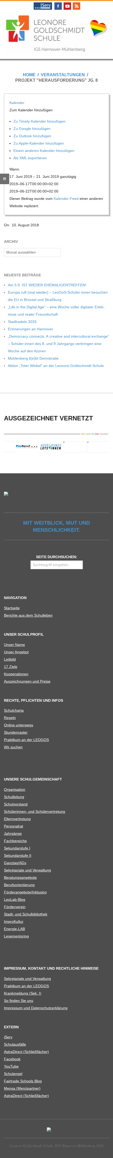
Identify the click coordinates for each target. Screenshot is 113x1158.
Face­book (12, 1059)
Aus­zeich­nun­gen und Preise (27, 681)
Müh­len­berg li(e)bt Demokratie (33, 358)
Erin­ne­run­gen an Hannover (30, 329)
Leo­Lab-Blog (14, 899)
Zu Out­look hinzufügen (32, 136)
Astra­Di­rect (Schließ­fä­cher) (26, 1052)
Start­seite (12, 608)
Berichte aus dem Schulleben (28, 615)
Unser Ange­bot (16, 652)
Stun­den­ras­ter (16, 732)
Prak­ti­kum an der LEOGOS (26, 740)
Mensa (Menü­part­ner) (22, 1088)
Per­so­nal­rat (13, 826)
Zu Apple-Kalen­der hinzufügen (39, 143)
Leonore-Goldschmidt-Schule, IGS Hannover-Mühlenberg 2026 (57, 1145)
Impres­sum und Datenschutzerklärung (36, 1008)
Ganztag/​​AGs (15, 863)
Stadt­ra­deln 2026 (22, 322)
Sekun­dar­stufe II (17, 855)
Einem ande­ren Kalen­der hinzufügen (44, 151)
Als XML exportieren (30, 158)
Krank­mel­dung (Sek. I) (22, 993)
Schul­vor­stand (16, 804)
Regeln (10, 718)
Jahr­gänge (13, 833)
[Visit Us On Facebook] (58, 3)
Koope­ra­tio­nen (16, 674)
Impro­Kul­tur (13, 921)
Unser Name (14, 645)
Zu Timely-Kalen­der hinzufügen (39, 121)
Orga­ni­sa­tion (14, 789)
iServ (8, 1037)
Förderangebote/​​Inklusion (25, 892)
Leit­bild (10, 659)
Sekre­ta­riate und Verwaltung (27, 870)
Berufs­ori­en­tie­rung (19, 885)
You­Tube (11, 1066)
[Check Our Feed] (76, 3)
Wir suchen (13, 747)
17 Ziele (10, 667)
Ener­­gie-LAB (14, 929)
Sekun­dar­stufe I (17, 848)
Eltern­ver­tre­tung (17, 819)
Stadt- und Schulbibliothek (25, 914)
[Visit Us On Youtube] (67, 3)
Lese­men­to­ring (16, 936)
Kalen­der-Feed (66, 198)
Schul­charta (14, 710)
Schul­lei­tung (14, 797)
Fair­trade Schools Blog (23, 1081)
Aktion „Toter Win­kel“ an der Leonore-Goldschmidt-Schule (56, 366)
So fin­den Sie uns (18, 1000)
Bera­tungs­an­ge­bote (20, 877)
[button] (31, 110)
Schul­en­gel (13, 1074)
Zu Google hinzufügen (32, 129)
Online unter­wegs (18, 725)
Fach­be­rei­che (15, 841)
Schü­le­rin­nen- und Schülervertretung (34, 811)
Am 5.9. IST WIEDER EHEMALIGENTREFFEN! (47, 285)
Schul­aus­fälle (15, 1044)
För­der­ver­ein (14, 907)
